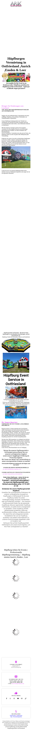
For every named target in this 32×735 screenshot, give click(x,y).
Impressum (19, 715)
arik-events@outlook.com (18, 683)
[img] (16, 4)
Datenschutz (13, 715)
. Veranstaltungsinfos (16, 716)
